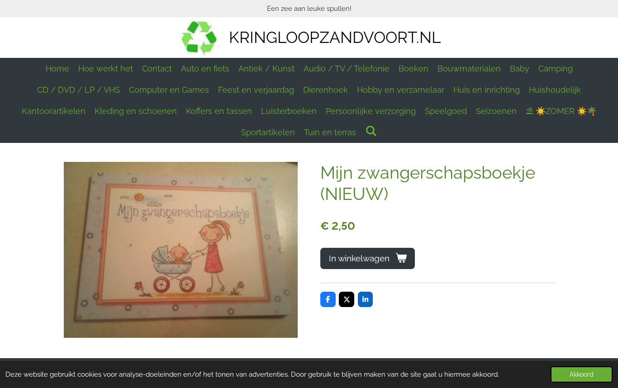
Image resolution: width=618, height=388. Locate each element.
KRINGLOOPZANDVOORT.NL (335, 37)
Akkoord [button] (582, 374)
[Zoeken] (371, 131)
